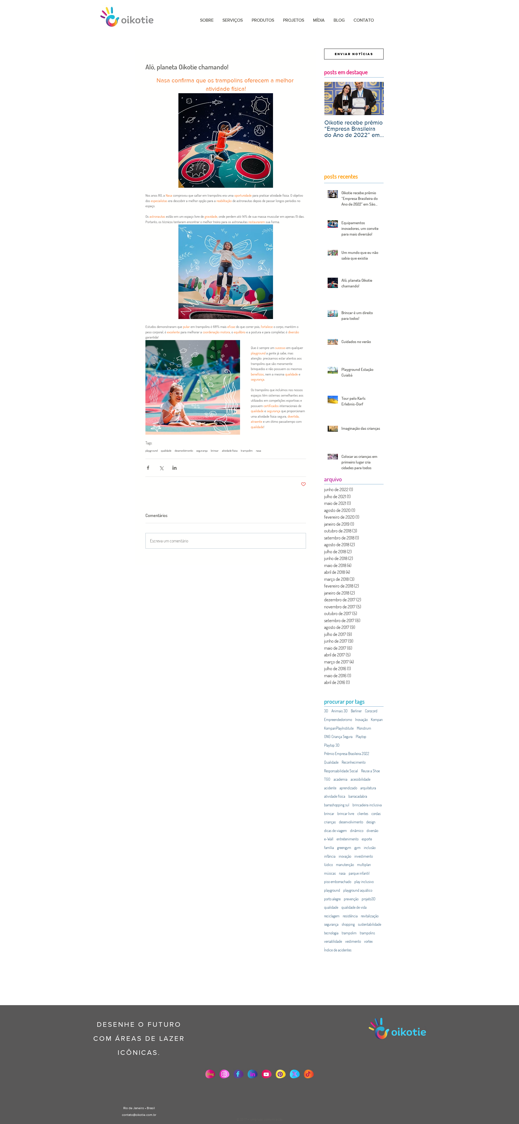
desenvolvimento (184, 450)
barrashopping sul (336, 805)
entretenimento (347, 839)
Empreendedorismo (338, 719)
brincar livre (345, 813)
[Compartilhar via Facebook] (148, 467)
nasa (258, 450)
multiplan (364, 864)
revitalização (369, 916)
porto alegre (332, 899)
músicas (330, 873)
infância (329, 856)
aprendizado (348, 788)
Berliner (356, 711)
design (370, 822)
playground (151, 450)
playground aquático (357, 890)
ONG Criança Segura (338, 736)
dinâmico (356, 830)
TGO (327, 779)
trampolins (367, 933)
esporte (367, 839)
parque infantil (359, 873)
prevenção (351, 899)
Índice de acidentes (337, 950)
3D (326, 711)
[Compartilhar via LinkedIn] (174, 467)
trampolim (247, 450)
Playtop (361, 736)
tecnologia (331, 933)
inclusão (369, 847)
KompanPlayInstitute (339, 728)
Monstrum (364, 728)
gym (357, 847)
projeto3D (368, 899)
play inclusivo (364, 881)
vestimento (353, 941)
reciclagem (332, 916)
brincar (215, 450)
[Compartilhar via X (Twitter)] (161, 467)
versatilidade (333, 941)
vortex (368, 941)
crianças (330, 822)
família (329, 847)
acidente (330, 788)
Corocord (371, 711)
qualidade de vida (354, 907)
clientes (362, 813)
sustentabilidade (369, 924)
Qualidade (331, 762)
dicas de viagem (335, 830)
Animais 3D (339, 711)
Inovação (361, 719)
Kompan (377, 719)
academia (340, 779)
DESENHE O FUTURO (139, 1024)
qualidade (166, 450)
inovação (345, 856)
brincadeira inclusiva (367, 805)
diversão (372, 830)
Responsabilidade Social (341, 771)
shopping (348, 924)
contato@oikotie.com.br (139, 1115)
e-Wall (328, 839)
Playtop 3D (332, 745)
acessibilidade (360, 779)
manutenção (345, 864)
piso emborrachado (337, 881)
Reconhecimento (353, 762)
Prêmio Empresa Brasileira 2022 (346, 753)
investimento (363, 856)
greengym (344, 847)
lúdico (328, 864)
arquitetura (368, 788)
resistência (350, 916)
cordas (376, 813)
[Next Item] (375, 98)
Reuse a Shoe (370, 771)
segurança (202, 450)
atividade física (230, 450)
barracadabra (357, 796)
